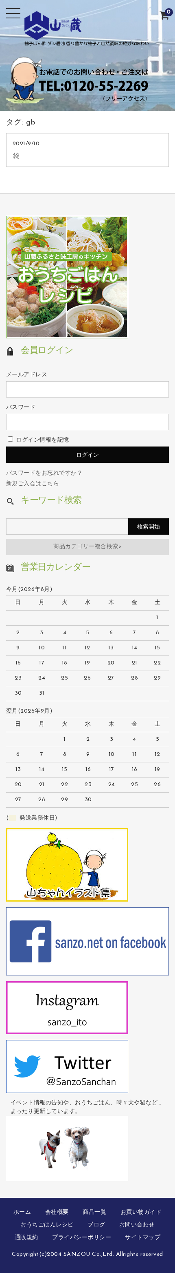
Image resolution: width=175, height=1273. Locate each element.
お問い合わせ (137, 1225)
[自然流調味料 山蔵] (87, 39)
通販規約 (26, 1238)
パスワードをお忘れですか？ (44, 473)
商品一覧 (94, 1212)
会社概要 (57, 1212)
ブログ (96, 1225)
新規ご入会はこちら (32, 484)
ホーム (22, 1212)
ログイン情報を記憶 (41, 440)
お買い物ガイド (141, 1212)
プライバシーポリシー (81, 1238)
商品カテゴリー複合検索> (87, 547)
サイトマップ (142, 1238)
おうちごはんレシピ (47, 1225)
